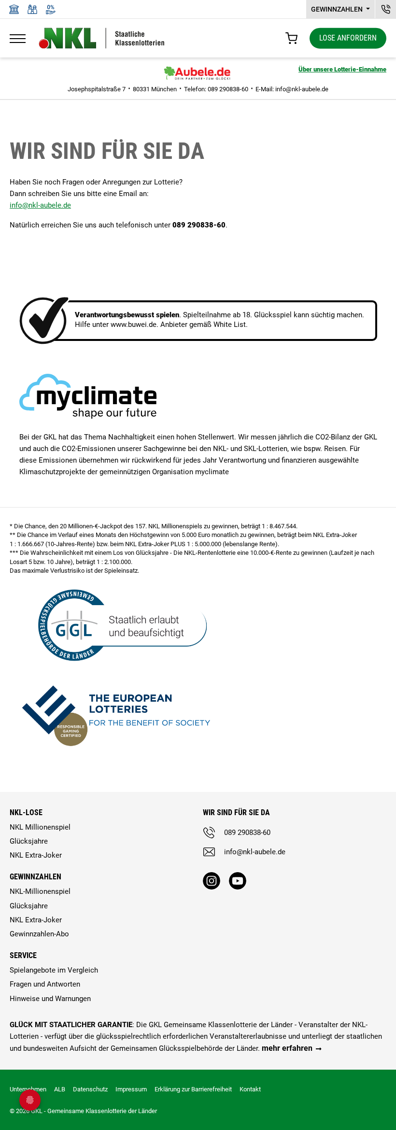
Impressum (131, 1089)
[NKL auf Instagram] (211, 881)
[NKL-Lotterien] (102, 38)
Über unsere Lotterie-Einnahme (342, 69)
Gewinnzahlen (337, 9)
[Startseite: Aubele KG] (198, 73)
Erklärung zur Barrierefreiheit (193, 1089)
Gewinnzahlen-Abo (39, 934)
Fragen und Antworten (45, 984)
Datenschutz (90, 1089)
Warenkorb (291, 38)
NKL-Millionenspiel (40, 891)
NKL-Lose (26, 812)
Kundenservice (385, 9)
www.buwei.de (133, 324)
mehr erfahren (287, 1048)
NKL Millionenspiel (40, 827)
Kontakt (250, 1089)
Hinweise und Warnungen (50, 998)
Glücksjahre (29, 841)
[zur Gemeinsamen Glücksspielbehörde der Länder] (116, 623)
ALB (59, 1089)
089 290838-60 (247, 832)
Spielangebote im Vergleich (54, 970)
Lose (348, 37)
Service (23, 955)
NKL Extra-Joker (36, 855)
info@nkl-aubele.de (301, 89)
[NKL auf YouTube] (237, 881)
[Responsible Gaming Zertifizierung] (116, 713)
